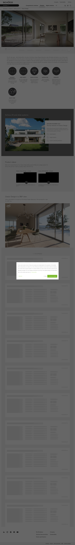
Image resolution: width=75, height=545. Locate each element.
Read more (20, 276)
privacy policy (34, 272)
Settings (45, 276)
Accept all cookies (52, 276)
